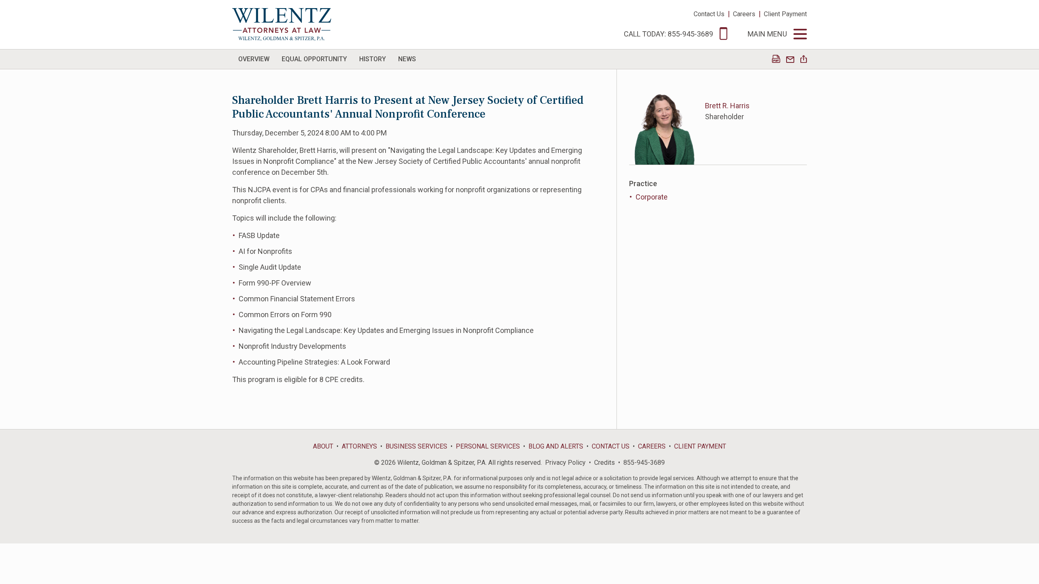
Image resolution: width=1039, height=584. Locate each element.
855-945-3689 (644, 462)
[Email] (790, 59)
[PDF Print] (776, 59)
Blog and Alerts (555, 446)
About (323, 446)
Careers (744, 14)
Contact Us (709, 14)
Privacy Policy (565, 462)
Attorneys (359, 446)
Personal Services (488, 446)
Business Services (416, 446)
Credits (604, 462)
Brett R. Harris (727, 105)
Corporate (652, 197)
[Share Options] (803, 59)
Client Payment (785, 14)
